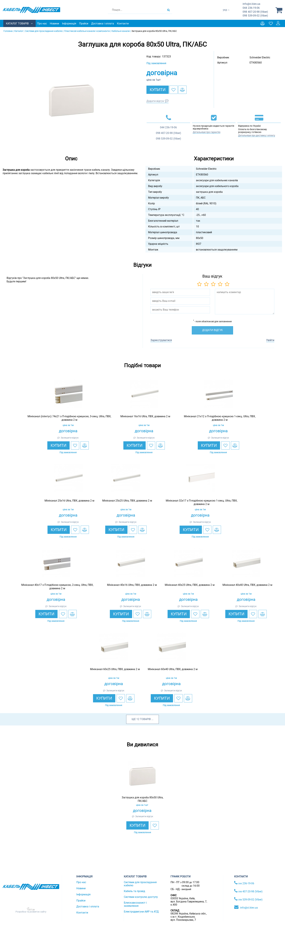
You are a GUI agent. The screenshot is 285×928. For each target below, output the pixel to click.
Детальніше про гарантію (206, 132)
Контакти (123, 23)
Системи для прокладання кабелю (140, 884)
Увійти (270, 340)
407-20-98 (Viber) (255, 11)
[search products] (168, 10)
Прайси (83, 23)
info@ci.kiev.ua (249, 907)
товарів (145, 719)
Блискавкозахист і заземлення (135, 904)
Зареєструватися (161, 340)
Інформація (69, 23)
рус (225, 13)
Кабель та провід (134, 891)
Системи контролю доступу (141, 896)
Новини (54, 23)
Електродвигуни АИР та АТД (141, 911)
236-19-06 (251, 7)
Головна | (8, 31)
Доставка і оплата (102, 23)
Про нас (42, 23)
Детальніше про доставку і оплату (256, 135)
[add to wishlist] (173, 90)
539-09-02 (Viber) (255, 15)
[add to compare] (182, 90)
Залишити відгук (70, 437)
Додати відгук (155, 101)
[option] (71, 99)
